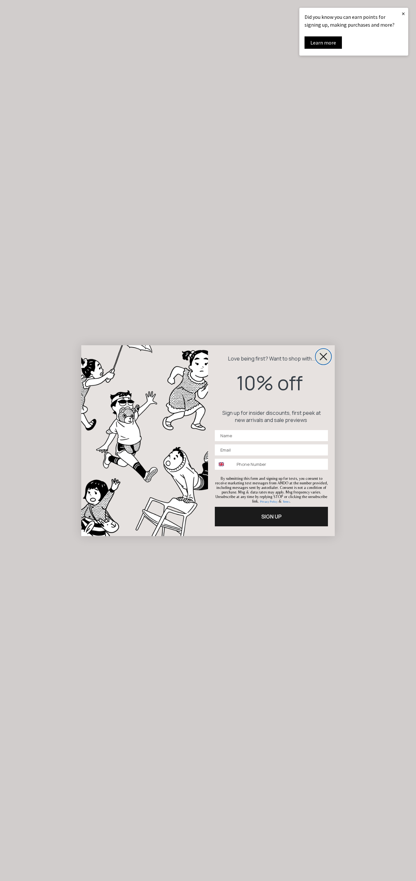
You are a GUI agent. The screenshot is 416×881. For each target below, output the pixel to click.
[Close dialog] (323, 356)
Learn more (323, 42)
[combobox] (224, 464)
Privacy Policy (269, 501)
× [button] (403, 13)
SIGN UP (271, 516)
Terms (286, 501)
